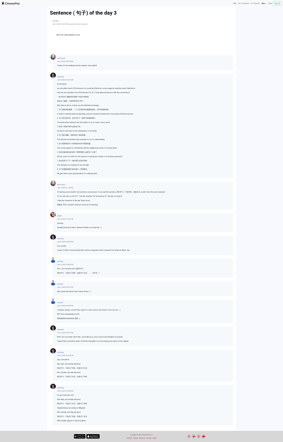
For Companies (243, 3)
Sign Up (277, 3)
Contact (129, 438)
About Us (142, 438)
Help (234, 3)
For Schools (255, 3)
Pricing (135, 438)
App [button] (263, 3)
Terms (154, 438)
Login (270, 3)
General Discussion (82, 24)
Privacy (149, 438)
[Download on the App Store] (93, 436)
